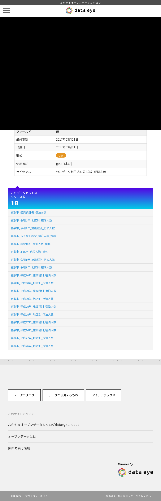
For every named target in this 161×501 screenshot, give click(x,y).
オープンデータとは (22, 436)
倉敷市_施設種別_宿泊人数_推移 (31, 244)
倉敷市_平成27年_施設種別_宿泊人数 (33, 322)
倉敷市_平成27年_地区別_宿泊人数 (32, 338)
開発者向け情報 (19, 448)
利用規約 (16, 496)
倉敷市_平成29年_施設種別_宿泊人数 (33, 291)
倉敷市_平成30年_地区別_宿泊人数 (32, 283)
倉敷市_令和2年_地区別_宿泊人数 (31, 220)
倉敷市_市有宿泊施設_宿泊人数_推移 (33, 236)
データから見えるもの (63, 395)
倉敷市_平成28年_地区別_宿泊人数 (32, 314)
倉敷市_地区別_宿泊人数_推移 (29, 252)
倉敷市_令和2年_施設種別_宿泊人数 (33, 228)
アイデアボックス (103, 395)
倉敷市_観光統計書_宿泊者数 (28, 212)
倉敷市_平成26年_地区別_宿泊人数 (32, 346)
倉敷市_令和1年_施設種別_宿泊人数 (33, 260)
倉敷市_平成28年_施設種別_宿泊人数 (33, 306)
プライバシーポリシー (38, 496)
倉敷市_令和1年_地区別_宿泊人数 (31, 267)
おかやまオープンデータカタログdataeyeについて (44, 424)
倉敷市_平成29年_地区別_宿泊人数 (32, 299)
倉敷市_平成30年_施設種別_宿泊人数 (33, 275)
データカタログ (24, 395)
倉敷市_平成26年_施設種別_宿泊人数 (33, 330)
